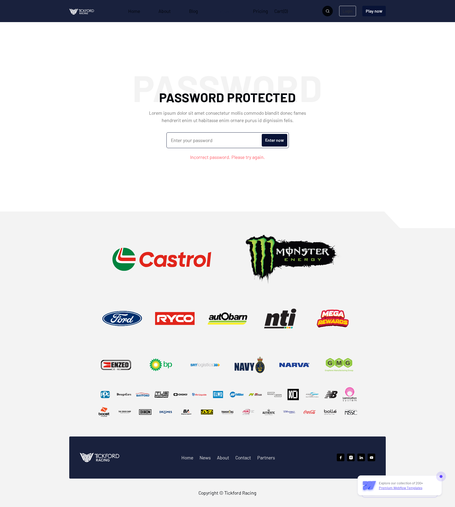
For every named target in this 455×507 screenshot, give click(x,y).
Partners (266, 457)
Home (187, 457)
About (223, 457)
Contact (243, 457)
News (205, 457)
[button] (225, 11)
